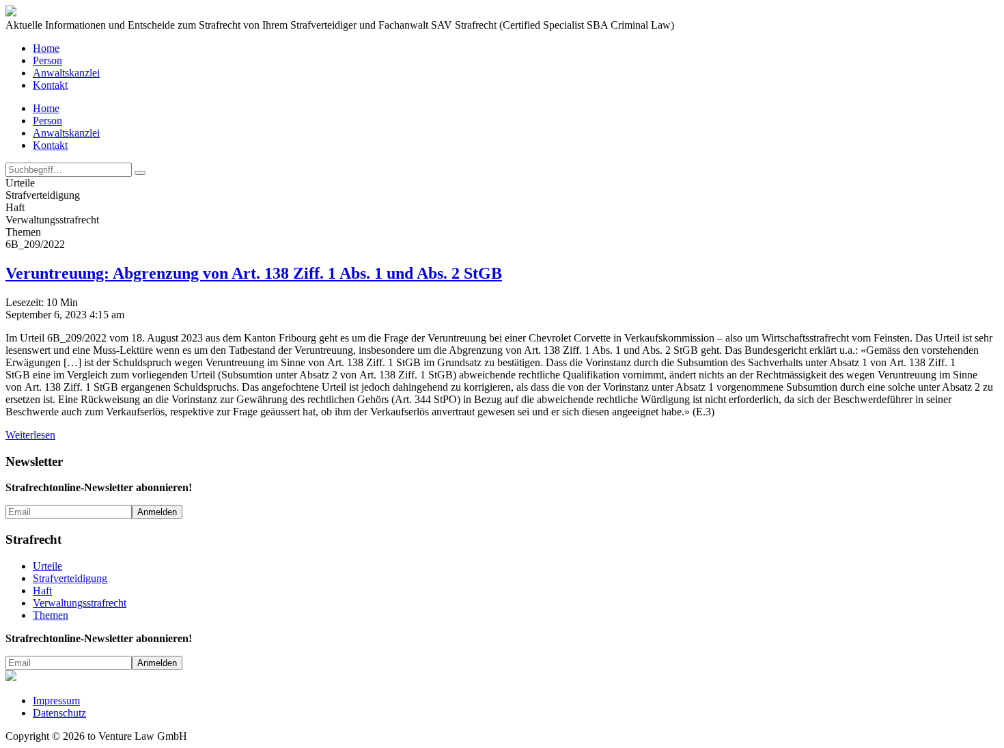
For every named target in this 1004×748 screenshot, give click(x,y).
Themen (50, 615)
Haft (42, 590)
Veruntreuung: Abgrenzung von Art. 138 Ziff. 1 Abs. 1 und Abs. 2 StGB (253, 273)
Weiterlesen (30, 435)
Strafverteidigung (70, 578)
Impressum (56, 700)
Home (46, 48)
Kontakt (50, 85)
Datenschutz (59, 713)
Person (47, 60)
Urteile (47, 566)
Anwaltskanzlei (66, 73)
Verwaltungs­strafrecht (79, 603)
